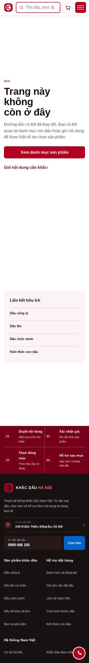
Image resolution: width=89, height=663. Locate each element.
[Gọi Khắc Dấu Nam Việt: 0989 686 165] (79, 653)
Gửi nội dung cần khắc (26, 167)
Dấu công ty (19, 313)
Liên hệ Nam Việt (58, 598)
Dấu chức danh (21, 339)
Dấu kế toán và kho (17, 611)
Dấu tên (16, 326)
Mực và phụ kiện (15, 624)
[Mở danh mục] (80, 7)
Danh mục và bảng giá (61, 572)
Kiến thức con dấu (24, 352)
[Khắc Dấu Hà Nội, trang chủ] (8, 7)
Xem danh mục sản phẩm (44, 152)
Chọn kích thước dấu (60, 611)
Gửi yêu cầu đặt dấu (60, 585)
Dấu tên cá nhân (15, 585)
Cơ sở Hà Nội (13, 652)
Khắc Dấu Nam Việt (59, 652)
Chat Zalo (74, 543)
